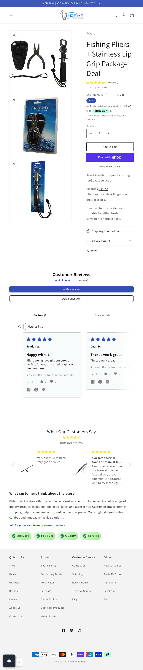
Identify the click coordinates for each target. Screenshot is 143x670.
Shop (12, 565)
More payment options (110, 166)
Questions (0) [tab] (103, 315)
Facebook (109, 591)
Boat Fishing (48, 565)
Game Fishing (49, 599)
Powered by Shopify (79, 661)
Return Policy (80, 582)
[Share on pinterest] (36, 390)
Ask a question (71, 298)
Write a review (71, 289)
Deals (12, 574)
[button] (11, 15)
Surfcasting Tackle (52, 574)
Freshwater (47, 582)
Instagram (110, 582)
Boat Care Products (52, 607)
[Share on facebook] (28, 390)
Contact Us (16, 616)
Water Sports (48, 616)
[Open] (9, 661)
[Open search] (19, 326)
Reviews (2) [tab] (40, 315)
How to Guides (112, 565)
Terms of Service (82, 591)
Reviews (14, 599)
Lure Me (66, 661)
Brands (13, 591)
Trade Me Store (113, 574)
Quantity (91, 126)
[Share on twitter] (43, 390)
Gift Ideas (15, 582)
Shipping (105, 115)
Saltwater (46, 591)
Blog (106, 599)
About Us (14, 607)
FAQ (74, 599)
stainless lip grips (112, 194)
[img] (71, 437)
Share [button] (94, 250)
